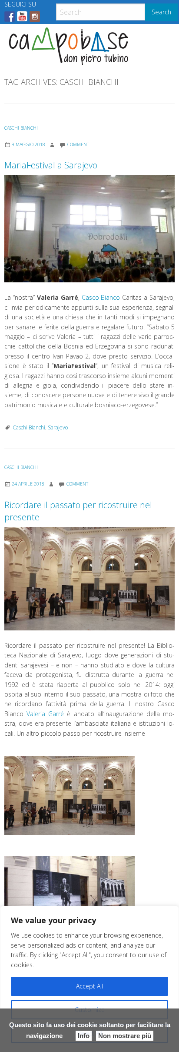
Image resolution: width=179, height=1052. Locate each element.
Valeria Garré (45, 714)
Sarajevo (58, 427)
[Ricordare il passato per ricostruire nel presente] (89, 578)
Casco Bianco (101, 297)
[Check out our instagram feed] (35, 16)
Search (161, 12)
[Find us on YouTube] (22, 16)
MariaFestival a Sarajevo (50, 165)
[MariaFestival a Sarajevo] (89, 228)
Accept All (89, 986)
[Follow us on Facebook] (9, 16)
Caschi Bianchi (21, 128)
